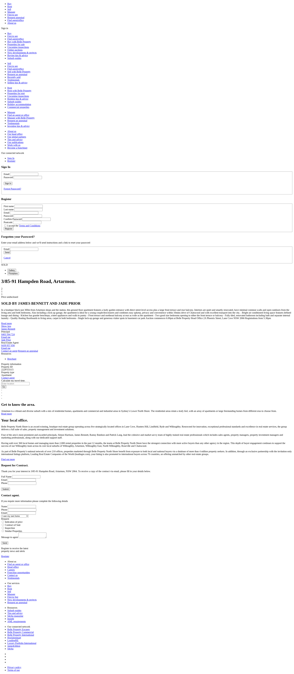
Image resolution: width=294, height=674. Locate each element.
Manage (11, 12)
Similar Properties (13, 531)
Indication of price (14, 522)
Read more (6, 323)
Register (5, 556)
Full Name (6, 476)
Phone (4, 483)
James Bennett (8, 329)
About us (11, 23)
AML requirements (16, 621)
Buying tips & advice (17, 55)
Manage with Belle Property (21, 118)
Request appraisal (15, 17)
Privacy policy (14, 667)
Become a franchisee (17, 148)
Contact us (12, 575)
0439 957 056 (8, 345)
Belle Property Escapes (18, 629)
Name (4, 506)
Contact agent (8, 378)
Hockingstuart (14, 637)
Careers (11, 569)
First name (9, 206)
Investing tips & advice (18, 126)
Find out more (8, 459)
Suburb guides (14, 58)
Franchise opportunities (18, 572)
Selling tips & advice (17, 82)
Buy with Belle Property (19, 41)
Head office (13, 567)
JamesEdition (13, 646)
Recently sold (14, 77)
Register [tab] (11, 161)
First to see (12, 14)
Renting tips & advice (17, 99)
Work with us (13, 145)
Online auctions (15, 50)
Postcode (8, 222)
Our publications (15, 142)
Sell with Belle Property (18, 71)
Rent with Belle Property (19, 90)
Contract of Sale (13, 525)
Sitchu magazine (15, 616)
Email (6, 174)
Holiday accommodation (19, 104)
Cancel (7, 257)
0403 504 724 (8, 334)
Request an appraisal (17, 74)
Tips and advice (15, 139)
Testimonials (13, 80)
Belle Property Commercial (20, 632)
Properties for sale (16, 44)
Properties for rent (16, 93)
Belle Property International (20, 635)
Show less (6, 326)
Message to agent (9, 537)
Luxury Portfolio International (21, 643)
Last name (9, 209)
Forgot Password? (12, 189)
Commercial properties (18, 107)
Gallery (12, 270)
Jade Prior (6, 340)
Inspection (10, 528)
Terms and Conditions (29, 225)
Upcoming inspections (18, 47)
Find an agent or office (18, 115)
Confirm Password (13, 219)
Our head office (15, 134)
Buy (9, 3)
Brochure (11, 359)
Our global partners (16, 137)
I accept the (23, 225)
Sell (9, 9)
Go (3, 387)
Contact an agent (9, 351)
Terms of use (13, 670)
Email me (5, 337)
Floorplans (13, 273)
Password (8, 177)
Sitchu (10, 648)
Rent (9, 6)
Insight (10, 618)
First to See (12, 597)
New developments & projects (22, 52)
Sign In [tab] (10, 158)
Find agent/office (15, 20)
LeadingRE (13, 640)
